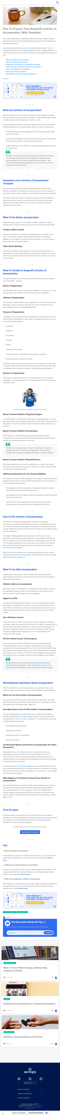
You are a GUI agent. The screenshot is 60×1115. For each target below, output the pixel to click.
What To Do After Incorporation (16, 72)
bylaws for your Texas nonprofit (22, 766)
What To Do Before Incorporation (17, 62)
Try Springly (48, 932)
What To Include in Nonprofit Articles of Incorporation (23, 67)
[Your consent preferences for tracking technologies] (2, 1113)
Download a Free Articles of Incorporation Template (23, 64)
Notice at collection (19, 1113)
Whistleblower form (30, 1108)
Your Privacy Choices (36, 1113)
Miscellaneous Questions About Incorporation (21, 74)
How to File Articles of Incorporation (18, 69)
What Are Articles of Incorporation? (17, 60)
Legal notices (37, 1105)
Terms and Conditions (24, 1107)
